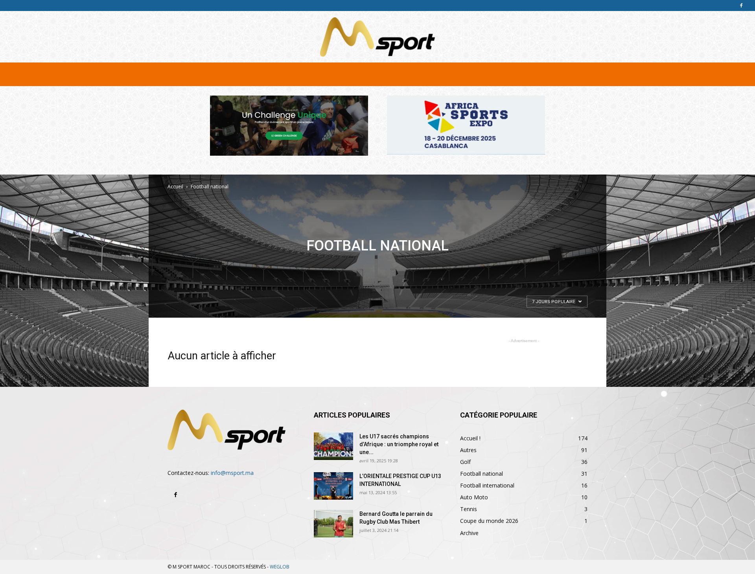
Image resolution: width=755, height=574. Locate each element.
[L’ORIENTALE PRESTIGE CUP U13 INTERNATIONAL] (333, 486)
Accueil (175, 186)
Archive (469, 533)
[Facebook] (741, 5)
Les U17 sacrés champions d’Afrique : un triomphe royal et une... (398, 444)
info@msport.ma (232, 472)
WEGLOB (279, 566)
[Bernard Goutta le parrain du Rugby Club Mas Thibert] (333, 523)
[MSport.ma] (377, 37)
